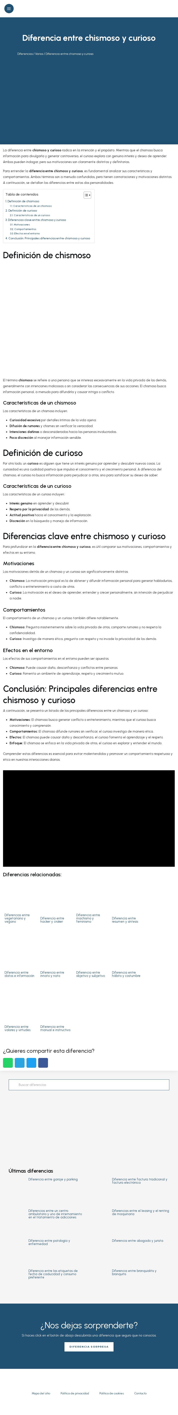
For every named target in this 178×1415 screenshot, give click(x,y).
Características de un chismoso (32, 205)
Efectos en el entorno (27, 233)
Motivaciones (22, 224)
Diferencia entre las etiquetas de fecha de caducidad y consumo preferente (53, 1274)
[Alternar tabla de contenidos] (85, 195)
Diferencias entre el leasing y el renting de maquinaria (140, 1212)
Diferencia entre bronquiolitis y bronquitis (134, 1272)
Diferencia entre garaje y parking (53, 1179)
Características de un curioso (32, 215)
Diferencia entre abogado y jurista (137, 1241)
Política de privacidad (75, 1393)
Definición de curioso (22, 210)
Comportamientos (25, 229)
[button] (172, 8)
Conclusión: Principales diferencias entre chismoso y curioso (49, 238)
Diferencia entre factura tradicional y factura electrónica (139, 1181)
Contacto (140, 1393)
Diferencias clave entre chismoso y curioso (37, 220)
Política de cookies (111, 1393)
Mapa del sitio (41, 1393)
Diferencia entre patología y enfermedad (49, 1242)
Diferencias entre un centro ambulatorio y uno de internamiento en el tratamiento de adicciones (55, 1214)
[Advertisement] (89, 99)
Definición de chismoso (23, 201)
